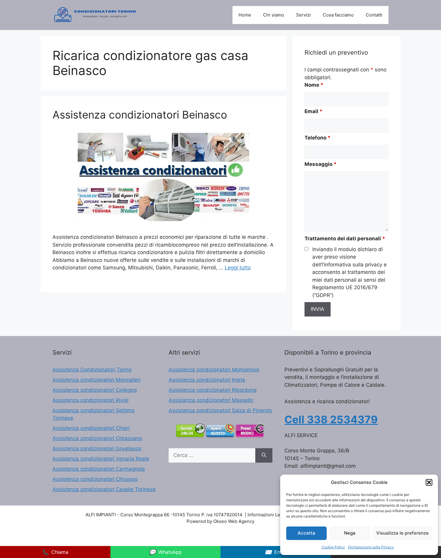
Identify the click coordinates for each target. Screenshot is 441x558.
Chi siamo (273, 15)
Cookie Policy (333, 547)
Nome (313, 85)
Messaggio (320, 164)
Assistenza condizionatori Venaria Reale (100, 459)
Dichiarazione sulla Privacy (371, 547)
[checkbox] (306, 249)
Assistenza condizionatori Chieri (91, 428)
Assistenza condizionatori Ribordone (213, 390)
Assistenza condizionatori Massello (211, 400)
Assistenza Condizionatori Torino (92, 370)
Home (244, 15)
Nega (350, 533)
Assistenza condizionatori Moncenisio (214, 370)
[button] (429, 482)
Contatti (374, 15)
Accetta (306, 533)
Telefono (317, 138)
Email (313, 111)
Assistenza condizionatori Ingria (207, 380)
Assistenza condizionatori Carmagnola (98, 469)
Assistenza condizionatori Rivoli (90, 400)
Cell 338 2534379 (331, 419)
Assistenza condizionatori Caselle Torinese (104, 489)
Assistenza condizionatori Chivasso (95, 479)
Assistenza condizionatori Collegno (94, 390)
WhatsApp (165, 552)
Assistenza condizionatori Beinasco (139, 114)
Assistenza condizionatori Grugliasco (96, 449)
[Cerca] (263, 455)
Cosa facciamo (338, 15)
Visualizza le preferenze (402, 533)
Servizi (303, 15)
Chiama (55, 552)
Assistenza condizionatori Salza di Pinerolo (220, 410)
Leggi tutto (238, 268)
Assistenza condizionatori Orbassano (97, 438)
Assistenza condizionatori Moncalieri (96, 380)
